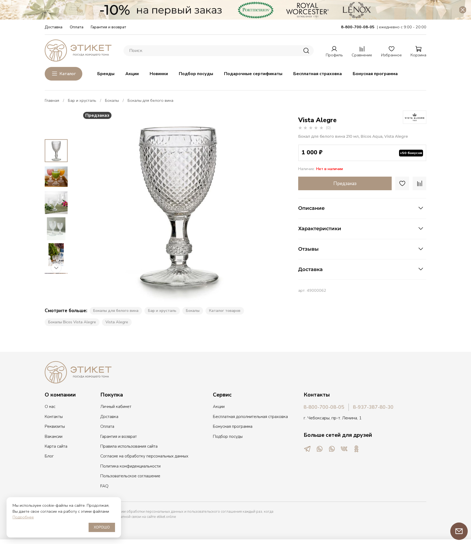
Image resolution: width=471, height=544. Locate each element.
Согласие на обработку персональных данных (144, 456)
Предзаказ (345, 183)
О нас (50, 406)
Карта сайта (56, 446)
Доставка (53, 27)
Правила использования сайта (129, 446)
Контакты (54, 416)
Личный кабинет (115, 406)
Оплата (76, 27)
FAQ (104, 486)
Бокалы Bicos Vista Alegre (72, 322)
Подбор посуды (196, 74)
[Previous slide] (91, 206)
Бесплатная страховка (317, 74)
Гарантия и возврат (108, 27)
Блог (49, 456)
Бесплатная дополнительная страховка (250, 416)
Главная (52, 100)
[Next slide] (264, 206)
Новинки (159, 74)
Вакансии (53, 436)
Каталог (67, 74)
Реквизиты (55, 426)
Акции (132, 74)
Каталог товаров (224, 310)
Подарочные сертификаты (253, 74)
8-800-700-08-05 (324, 407)
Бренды (105, 74)
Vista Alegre (116, 322)
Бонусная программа (375, 74)
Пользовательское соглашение (130, 476)
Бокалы (112, 100)
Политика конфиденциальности (130, 466)
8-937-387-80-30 (373, 407)
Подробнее (23, 517)
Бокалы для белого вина (150, 100)
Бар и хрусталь (82, 100)
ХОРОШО (102, 527)
